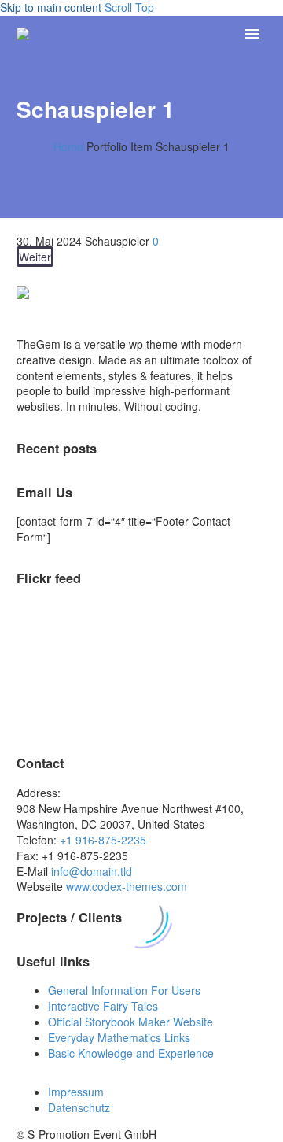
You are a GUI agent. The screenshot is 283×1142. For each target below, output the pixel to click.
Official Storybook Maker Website (130, 1021)
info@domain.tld (91, 871)
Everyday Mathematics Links (119, 1037)
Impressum (76, 1091)
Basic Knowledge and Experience (131, 1053)
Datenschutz (79, 1107)
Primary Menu (252, 34)
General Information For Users (124, 990)
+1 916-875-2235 (103, 840)
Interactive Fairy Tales (103, 1006)
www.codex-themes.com (126, 886)
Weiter (35, 256)
